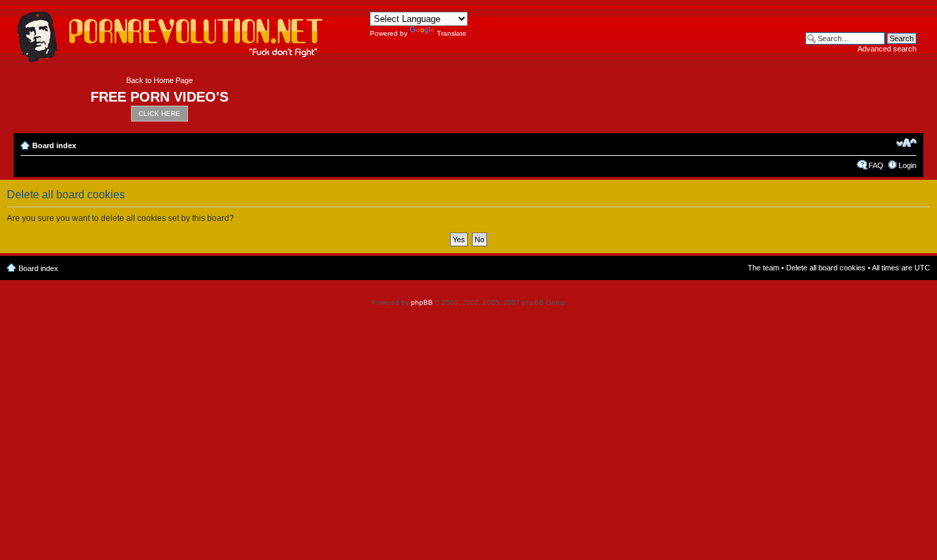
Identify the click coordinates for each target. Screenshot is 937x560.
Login (907, 165)
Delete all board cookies (826, 268)
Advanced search (886, 49)
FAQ (875, 165)
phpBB (422, 302)
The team (763, 268)
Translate (451, 33)
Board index (54, 145)
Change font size (906, 143)
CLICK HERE (159, 113)
